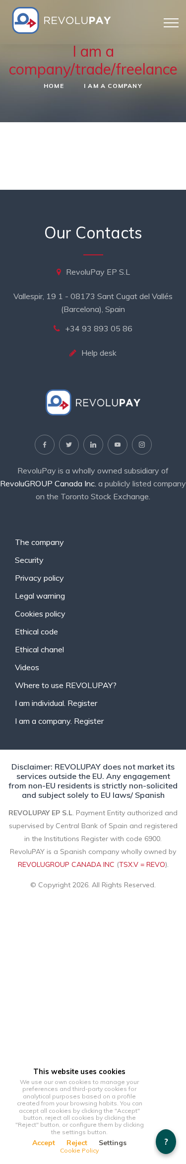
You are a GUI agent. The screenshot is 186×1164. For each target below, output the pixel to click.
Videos (27, 667)
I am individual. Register (56, 703)
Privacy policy (39, 578)
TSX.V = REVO (142, 864)
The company (39, 542)
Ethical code (36, 631)
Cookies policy (40, 614)
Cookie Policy (79, 1150)
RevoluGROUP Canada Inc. (48, 483)
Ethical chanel (39, 649)
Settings (112, 1142)
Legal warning (40, 596)
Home (54, 85)
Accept (43, 1142)
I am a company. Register (59, 721)
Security (29, 560)
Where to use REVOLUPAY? (66, 685)
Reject (76, 1142)
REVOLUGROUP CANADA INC (66, 864)
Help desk (99, 353)
